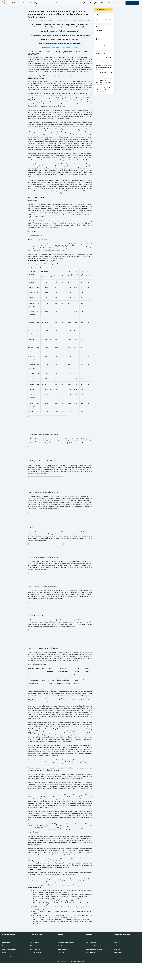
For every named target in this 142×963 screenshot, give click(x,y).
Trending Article (118, 952)
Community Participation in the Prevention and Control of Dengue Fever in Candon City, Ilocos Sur (104, 74)
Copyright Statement (35, 952)
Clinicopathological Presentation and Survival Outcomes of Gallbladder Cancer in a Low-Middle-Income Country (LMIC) (103, 81)
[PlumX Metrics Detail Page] (104, 45)
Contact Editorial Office (64, 956)
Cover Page (61, 952)
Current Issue (117, 942)
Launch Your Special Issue (92, 956)
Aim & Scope (5, 939)
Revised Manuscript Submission (66, 942)
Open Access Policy (35, 949)
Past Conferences (90, 952)
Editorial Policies (34, 942)
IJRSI (13, 3)
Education (87, 20)
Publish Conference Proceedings (94, 949)
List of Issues (117, 945)
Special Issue (117, 949)
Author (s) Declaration (63, 949)
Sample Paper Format (91, 942)
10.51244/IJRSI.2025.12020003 (104, 20)
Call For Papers (34, 939)
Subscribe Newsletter (119, 956)
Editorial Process (34, 945)
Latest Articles (117, 939)
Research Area (6, 942)
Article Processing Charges (9, 949)
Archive (4, 952)
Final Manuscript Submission (65, 945)
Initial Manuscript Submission (65, 939)
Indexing (4, 945)
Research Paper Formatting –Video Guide (96, 945)
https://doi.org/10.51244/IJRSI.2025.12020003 (61, 48)
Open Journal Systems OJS (9, 956)
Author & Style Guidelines (92, 939)
